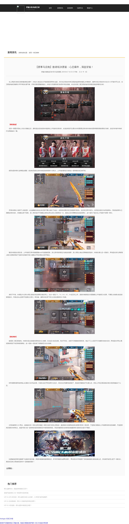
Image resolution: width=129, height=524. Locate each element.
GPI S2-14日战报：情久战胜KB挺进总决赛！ (18, 505)
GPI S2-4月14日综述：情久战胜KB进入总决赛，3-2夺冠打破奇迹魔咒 (25, 497)
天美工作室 (9, 518)
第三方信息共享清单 (41, 523)
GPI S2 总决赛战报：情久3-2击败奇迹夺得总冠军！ (20, 501)
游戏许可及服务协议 (6, 523)
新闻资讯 (60, 8)
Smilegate (3, 518)
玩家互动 (80, 8)
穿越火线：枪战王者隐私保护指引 (24, 523)
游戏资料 (70, 8)
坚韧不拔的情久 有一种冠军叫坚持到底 (16, 493)
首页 (50, 8)
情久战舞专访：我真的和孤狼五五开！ (16, 489)
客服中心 (90, 8)
